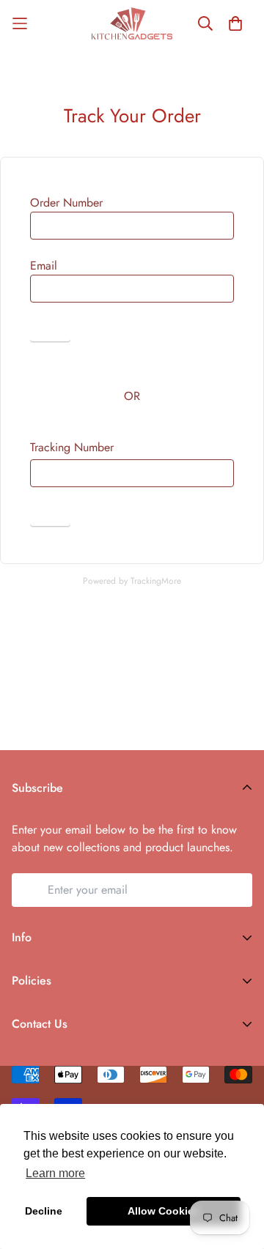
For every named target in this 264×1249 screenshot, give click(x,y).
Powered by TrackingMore (132, 581)
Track (50, 331)
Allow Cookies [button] (163, 1211)
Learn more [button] (55, 1173)
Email (43, 265)
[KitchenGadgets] (132, 23)
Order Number (66, 202)
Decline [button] (43, 1211)
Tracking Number (72, 447)
